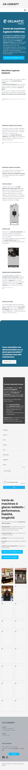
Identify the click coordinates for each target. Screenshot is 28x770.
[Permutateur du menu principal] (25, 10)
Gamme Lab (6, 229)
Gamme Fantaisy (7, 301)
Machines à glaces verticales (11, 167)
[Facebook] (3, 757)
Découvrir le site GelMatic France (14, 57)
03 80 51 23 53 (6, 735)
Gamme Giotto (7, 184)
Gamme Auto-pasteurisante (11, 272)
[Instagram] (7, 757)
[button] (14, 754)
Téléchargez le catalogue (10, 557)
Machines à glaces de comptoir (12, 125)
